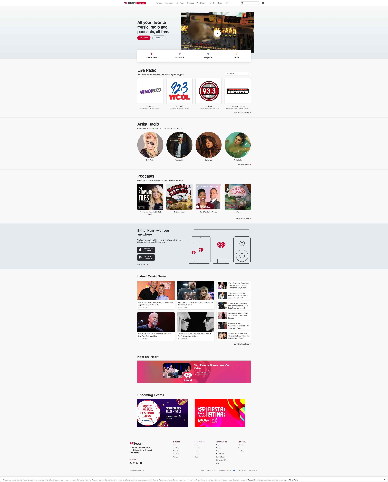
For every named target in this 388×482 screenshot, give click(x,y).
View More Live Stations (241, 112)
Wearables (241, 451)
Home (239, 448)
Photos (197, 457)
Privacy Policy (211, 470)
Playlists (211, 3)
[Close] (385, 479)
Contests (197, 454)
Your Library (169, 3)
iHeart (174, 445)
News (220, 3)
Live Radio (180, 3)
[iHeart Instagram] (137, 463)
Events (197, 451)
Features (197, 448)
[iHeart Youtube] (141, 463)
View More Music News (241, 344)
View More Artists (243, 164)
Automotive (241, 445)
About (218, 445)
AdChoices (252, 470)
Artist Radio (201, 3)
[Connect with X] (134, 463)
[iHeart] (130, 3)
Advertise (219, 448)
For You (159, 3)
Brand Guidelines (221, 454)
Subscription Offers (221, 460)
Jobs (217, 463)
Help (202, 470)
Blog (217, 451)
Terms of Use (242, 470)
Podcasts (190, 3)
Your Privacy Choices (224, 471)
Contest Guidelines (221, 457)
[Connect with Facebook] (131, 463)
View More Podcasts (242, 218)
